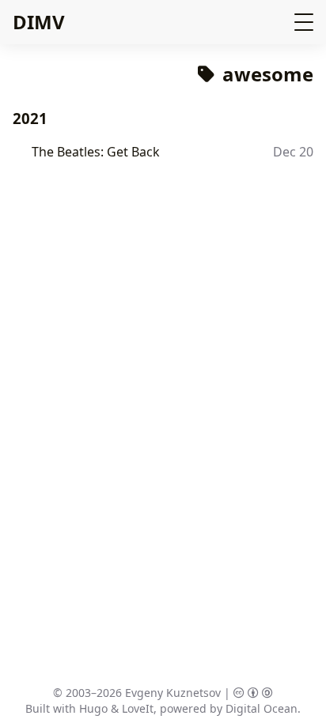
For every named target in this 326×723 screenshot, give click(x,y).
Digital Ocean (262, 708)
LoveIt (138, 708)
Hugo (93, 708)
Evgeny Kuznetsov (173, 692)
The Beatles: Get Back (96, 151)
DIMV (39, 22)
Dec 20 (293, 151)
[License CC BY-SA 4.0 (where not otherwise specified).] (253, 692)
